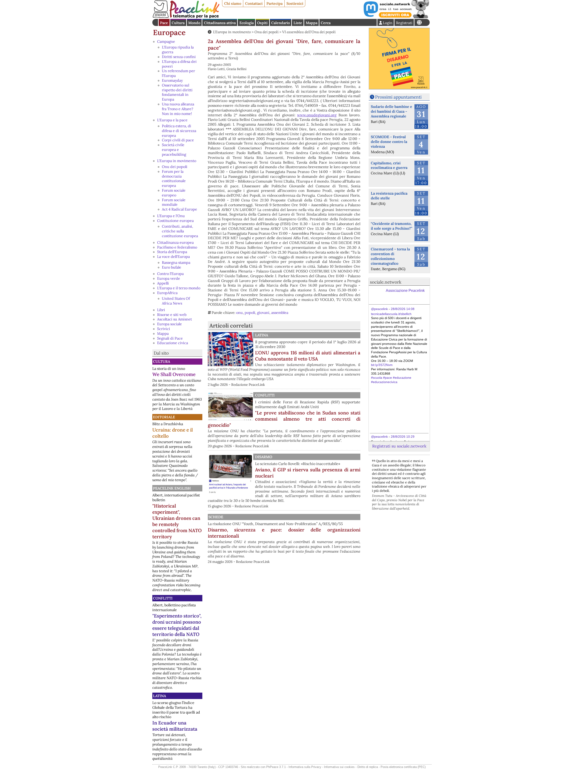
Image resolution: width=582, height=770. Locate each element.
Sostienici (294, 3)
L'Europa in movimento (176, 160)
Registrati (404, 22)
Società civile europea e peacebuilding (174, 149)
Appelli (163, 283)
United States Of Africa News (176, 300)
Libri (161, 309)
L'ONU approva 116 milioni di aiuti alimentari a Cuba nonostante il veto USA (307, 356)
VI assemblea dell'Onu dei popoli (309, 32)
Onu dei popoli (174, 166)
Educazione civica (172, 343)
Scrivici (163, 328)
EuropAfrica (167, 292)
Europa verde (168, 278)
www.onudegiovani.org (316, 115)
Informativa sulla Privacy (304, 767)
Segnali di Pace (170, 338)
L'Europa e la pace (172, 120)
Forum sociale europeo (174, 192)
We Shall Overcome (174, 374)
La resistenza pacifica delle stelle (389, 195)
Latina (159, 696)
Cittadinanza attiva (220, 22)
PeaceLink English (172, 488)
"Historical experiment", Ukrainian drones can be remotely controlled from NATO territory (177, 521)
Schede (215, 517)
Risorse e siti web (171, 314)
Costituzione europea (175, 220)
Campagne (166, 41)
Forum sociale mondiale (174, 202)
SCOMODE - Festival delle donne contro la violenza (389, 142)
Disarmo (263, 457)
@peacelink (379, 309)
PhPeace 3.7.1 (276, 767)
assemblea (279, 312)
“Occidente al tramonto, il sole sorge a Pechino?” (391, 226)
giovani (263, 312)
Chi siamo (232, 3)
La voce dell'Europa (173, 256)
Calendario (280, 22)
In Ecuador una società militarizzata (174, 726)
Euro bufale (171, 267)
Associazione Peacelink (405, 290)
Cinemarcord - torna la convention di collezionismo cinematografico (390, 256)
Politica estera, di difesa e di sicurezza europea (179, 131)
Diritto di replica (367, 767)
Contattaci (254, 3)
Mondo (194, 22)
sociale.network (385, 282)
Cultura (178, 22)
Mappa (311, 22)
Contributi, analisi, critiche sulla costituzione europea (180, 231)
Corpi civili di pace (178, 140)
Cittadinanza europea (175, 242)
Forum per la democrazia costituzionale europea (174, 178)
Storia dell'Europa (172, 251)
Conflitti (163, 598)
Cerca (326, 22)
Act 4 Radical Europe (179, 209)
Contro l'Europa (170, 273)
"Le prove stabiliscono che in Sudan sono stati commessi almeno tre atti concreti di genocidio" (284, 419)
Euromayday (172, 80)
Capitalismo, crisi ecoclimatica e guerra (389, 165)
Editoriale (164, 417)
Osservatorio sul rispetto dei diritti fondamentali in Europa (177, 92)
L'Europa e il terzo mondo (178, 288)
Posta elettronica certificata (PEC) (403, 767)
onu (239, 312)
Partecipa (274, 3)
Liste (298, 22)
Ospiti (262, 22)
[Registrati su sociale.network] (396, 17)
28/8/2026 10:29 (402, 436)
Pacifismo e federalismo (177, 247)
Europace (169, 32)
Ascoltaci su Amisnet (174, 319)
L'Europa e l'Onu (171, 215)
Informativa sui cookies (339, 767)
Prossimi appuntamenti (398, 97)
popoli (250, 312)
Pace (164, 22)
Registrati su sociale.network (399, 446)
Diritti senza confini (179, 56)
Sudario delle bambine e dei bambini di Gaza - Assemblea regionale (391, 111)
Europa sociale (169, 324)
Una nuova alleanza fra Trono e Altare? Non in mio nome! (178, 109)
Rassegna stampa (176, 262)
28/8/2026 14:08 (402, 309)
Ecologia (246, 22)
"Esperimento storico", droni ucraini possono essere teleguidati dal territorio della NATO (176, 625)
